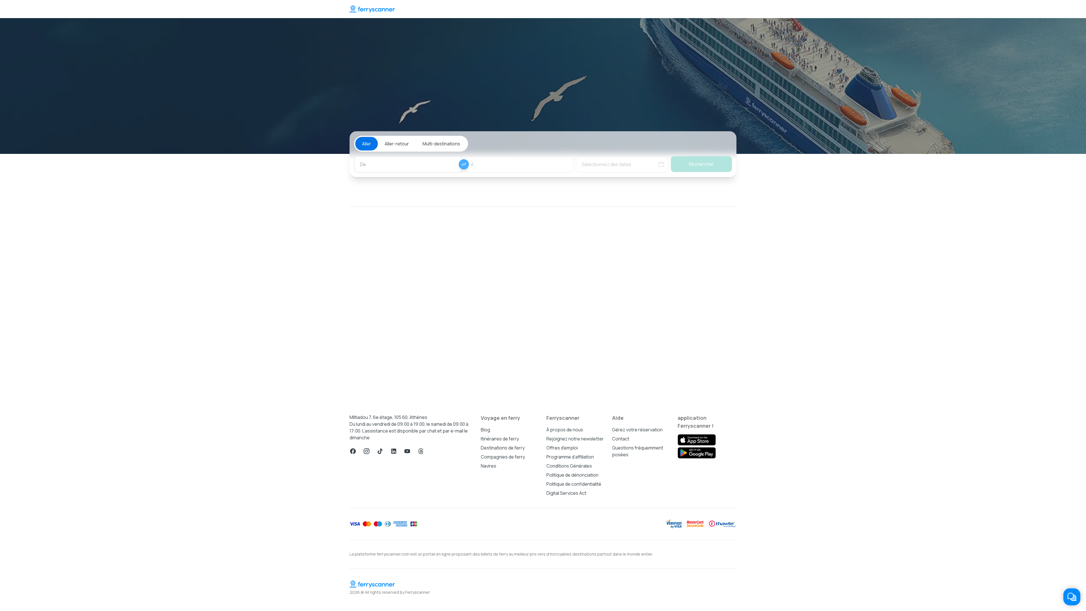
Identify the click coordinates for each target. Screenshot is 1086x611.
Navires (488, 466)
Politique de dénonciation (572, 475)
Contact (620, 439)
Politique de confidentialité (573, 484)
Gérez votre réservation (637, 430)
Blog (485, 430)
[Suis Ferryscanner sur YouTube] (407, 451)
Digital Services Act (566, 493)
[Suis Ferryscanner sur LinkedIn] (393, 451)
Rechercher (701, 164)
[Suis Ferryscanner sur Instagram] (366, 451)
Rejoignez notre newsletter (575, 439)
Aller (366, 144)
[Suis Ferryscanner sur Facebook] (353, 451)
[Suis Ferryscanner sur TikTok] (380, 451)
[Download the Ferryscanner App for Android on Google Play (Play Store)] (697, 453)
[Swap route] (464, 164)
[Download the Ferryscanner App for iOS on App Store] (697, 440)
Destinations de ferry (503, 448)
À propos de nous (564, 430)
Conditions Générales (569, 466)
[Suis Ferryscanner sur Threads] (420, 451)
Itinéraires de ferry (500, 439)
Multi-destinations (441, 144)
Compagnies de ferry (503, 457)
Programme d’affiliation (570, 457)
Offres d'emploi (562, 448)
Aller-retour (397, 144)
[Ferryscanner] (372, 9)
